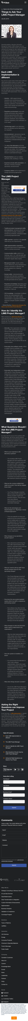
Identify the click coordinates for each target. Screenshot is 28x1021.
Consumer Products (6, 940)
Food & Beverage (6, 946)
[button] (25, 2)
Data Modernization (6, 896)
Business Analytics (6, 908)
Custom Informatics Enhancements (10, 902)
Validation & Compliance (8, 911)
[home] (5, 2)
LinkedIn (5, 996)
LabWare (3, 926)
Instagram (5, 1001)
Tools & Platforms (6, 923)
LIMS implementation (16, 713)
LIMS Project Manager (16, 316)
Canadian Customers (7, 957)
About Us (3, 960)
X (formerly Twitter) (8, 998)
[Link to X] (15, 769)
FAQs (2, 981)
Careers (3, 963)
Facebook (5, 993)
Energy (3, 937)
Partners (3, 978)
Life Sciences (5, 934)
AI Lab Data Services (7, 893)
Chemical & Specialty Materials (9, 943)
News (2, 972)
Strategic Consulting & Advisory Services (12, 890)
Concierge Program (6, 914)
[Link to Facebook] (18, 769)
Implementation (5, 905)
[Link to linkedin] (22, 769)
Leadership (4, 975)
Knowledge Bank (6, 966)
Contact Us (4, 984)
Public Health (5, 949)
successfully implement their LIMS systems (11, 215)
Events (3, 969)
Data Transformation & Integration (10, 899)
